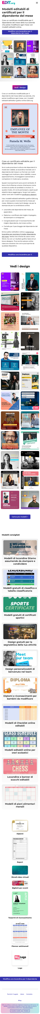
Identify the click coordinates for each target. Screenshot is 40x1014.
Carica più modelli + (20, 517)
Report (20, 862)
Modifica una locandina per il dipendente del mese (20, 32)
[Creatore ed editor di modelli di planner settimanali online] (20, 933)
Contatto (29, 994)
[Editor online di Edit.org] (8, 3)
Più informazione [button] (28, 1007)
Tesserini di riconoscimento (20, 918)
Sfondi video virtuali (20, 877)
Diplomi (20, 834)
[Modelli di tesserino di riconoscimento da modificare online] (20, 904)
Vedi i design (20, 87)
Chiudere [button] (26, 1010)
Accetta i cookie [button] (15, 1010)
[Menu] (37, 3)
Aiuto (22, 994)
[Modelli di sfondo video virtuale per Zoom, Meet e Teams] (20, 871)
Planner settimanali (20, 946)
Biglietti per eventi (20, 888)
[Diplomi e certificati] (20, 826)
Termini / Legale (12, 994)
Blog (19, 1000)
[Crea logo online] (20, 958)
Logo (20, 968)
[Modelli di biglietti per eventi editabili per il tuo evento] (20, 884)
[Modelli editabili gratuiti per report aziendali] (20, 849)
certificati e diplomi (29, 194)
